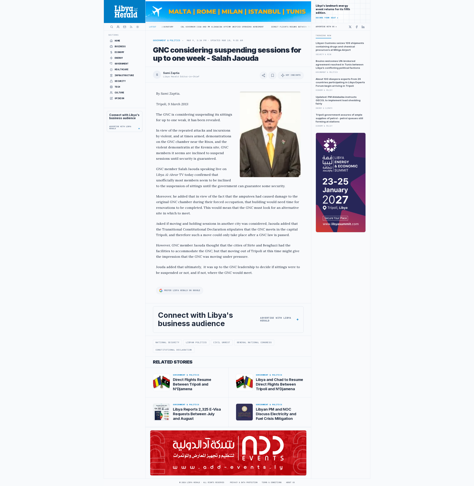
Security (120, 81)
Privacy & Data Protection (243, 482)
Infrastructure (124, 75)
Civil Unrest (221, 342)
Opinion (119, 98)
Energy (119, 58)
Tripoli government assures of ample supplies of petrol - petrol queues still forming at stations (339, 118)
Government (121, 63)
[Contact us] (124, 26)
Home (117, 40)
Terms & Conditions (271, 482)
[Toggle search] (111, 26)
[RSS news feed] (131, 26)
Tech (117, 87)
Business (120, 46)
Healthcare (121, 69)
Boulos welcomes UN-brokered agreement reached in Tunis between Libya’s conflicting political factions (339, 64)
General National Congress (254, 342)
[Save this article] (272, 75)
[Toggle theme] (137, 26)
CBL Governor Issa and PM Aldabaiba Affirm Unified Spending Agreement (194, 27)
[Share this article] (263, 75)
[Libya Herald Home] (124, 11)
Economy (119, 52)
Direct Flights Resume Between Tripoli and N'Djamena (275, 27)
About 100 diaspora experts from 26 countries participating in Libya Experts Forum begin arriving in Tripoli (340, 82)
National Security (167, 342)
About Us (290, 482)
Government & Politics (166, 40)
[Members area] (118, 26)
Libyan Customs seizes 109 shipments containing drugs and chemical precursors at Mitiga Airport (340, 46)
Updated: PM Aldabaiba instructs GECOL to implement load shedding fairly (338, 100)
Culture (119, 92)
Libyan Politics (196, 342)
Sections (113, 35)
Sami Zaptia (171, 73)
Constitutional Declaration (174, 350)
